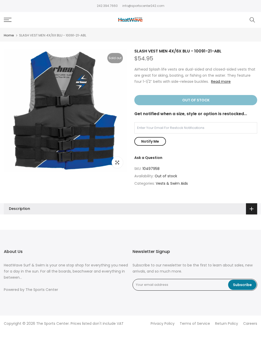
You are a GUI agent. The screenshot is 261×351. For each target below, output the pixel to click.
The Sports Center (41, 289)
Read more (221, 81)
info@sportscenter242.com (143, 6)
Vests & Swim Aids (172, 183)
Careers (250, 323)
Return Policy (226, 323)
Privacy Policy (163, 323)
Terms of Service (195, 323)
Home (9, 35)
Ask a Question (148, 157)
